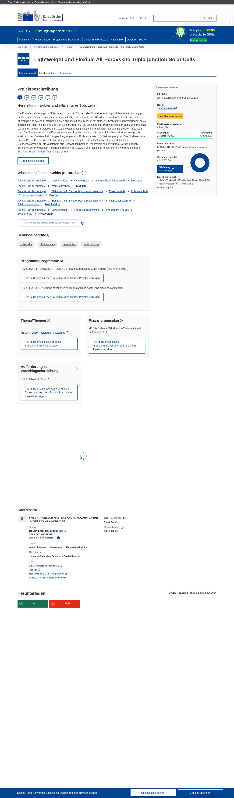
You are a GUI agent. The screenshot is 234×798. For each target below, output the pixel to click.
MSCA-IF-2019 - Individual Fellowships (43, 332)
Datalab (131, 39)
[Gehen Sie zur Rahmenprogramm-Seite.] (23, 59)
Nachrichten (117, 39)
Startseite (24, 39)
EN (26, 97)
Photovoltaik (45, 213)
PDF (67, 603)
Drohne (53, 195)
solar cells (26, 244)
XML (35, 603)
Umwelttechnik (59, 210)
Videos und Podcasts (96, 39)
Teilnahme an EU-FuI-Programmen (59, 573)
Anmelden (128, 18)
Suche (142, 39)
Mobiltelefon (52, 204)
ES (33, 97)
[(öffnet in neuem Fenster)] (43, 16)
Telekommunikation (28, 204)
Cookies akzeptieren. (153, 792)
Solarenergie (25, 213)
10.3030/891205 (165, 108)
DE (19, 97)
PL (55, 97)
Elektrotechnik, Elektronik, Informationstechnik (77, 191)
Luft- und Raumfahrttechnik (110, 180)
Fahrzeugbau (81, 180)
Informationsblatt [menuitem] (27, 73)
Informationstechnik (120, 200)
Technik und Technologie (32, 180)
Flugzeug (136, 180)
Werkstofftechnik (60, 186)
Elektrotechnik (117, 191)
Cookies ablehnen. (200, 792)
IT (48, 97)
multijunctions (91, 244)
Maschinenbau (59, 180)
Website (46, 569)
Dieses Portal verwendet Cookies (36, 792)
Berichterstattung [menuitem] (47, 73)
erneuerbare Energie (117, 210)
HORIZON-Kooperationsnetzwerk (59, 577)
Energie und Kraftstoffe (87, 210)
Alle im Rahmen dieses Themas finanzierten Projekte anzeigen (43, 343)
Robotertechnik (139, 191)
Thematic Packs (41, 39)
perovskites (69, 244)
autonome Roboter (33, 195)
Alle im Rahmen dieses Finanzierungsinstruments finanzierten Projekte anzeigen (114, 345)
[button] (143, 18)
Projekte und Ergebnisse (67, 39)
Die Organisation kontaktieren (57, 565)
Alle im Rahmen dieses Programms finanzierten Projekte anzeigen (62, 278)
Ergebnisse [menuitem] (66, 73)
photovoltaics (47, 244)
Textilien (81, 186)
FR (40, 97)
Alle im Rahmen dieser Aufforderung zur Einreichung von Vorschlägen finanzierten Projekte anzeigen (48, 392)
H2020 (69, 47)
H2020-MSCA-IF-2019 (35, 379)
